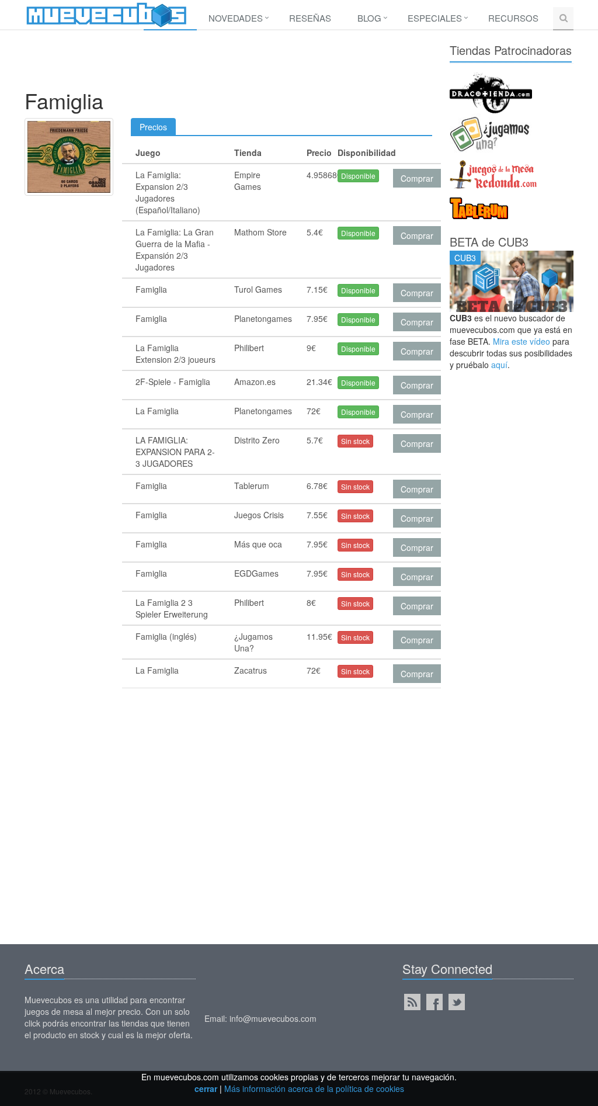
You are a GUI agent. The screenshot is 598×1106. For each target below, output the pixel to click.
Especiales (435, 18)
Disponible (358, 176)
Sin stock (355, 441)
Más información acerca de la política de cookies (314, 1088)
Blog (369, 18)
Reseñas (310, 18)
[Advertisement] (237, 62)
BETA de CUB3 (489, 241)
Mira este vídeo (521, 341)
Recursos (513, 18)
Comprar (417, 178)
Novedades (235, 18)
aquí (499, 364)
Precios (153, 127)
